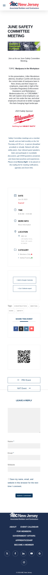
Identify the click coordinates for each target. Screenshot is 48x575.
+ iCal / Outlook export (25, 288)
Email (11, 453)
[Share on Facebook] (16, 328)
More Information (24, 225)
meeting (34, 306)
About (13, 527)
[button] (4, 5)
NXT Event (21, 388)
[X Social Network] (21, 328)
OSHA (11, 310)
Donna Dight (23, 162)
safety (20, 310)
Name (11, 441)
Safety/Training (25, 258)
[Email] (31, 328)
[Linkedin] (26, 328)
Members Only (25, 254)
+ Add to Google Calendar (24, 280)
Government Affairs (24, 536)
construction (20, 306)
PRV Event (26, 380)
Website (11, 465)
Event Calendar (29, 527)
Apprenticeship (24, 540)
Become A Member (24, 545)
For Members (24, 531)
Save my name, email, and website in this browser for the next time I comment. (23, 482)
